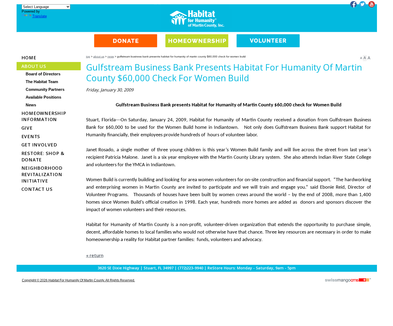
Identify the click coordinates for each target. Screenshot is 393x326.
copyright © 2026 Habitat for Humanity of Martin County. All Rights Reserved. (78, 280)
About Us (98, 56)
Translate (39, 16)
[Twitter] (362, 4)
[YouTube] (371, 4)
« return (94, 255)
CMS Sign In (20, 265)
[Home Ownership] (197, 36)
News (110, 56)
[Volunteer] (268, 36)
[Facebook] (353, 4)
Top (88, 56)
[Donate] (125, 36)
